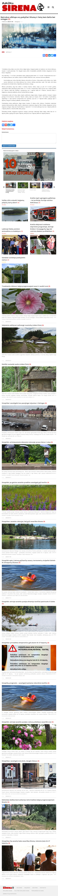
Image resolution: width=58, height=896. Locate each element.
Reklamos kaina (7, 890)
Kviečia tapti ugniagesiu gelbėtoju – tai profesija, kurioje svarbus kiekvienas (42, 200)
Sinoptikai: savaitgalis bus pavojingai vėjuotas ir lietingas (23, 403)
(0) (9, 19)
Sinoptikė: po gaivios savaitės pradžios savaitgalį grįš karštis (24, 482)
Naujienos (27, 887)
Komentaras (5, 132)
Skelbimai (19, 887)
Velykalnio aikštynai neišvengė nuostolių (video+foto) (21, 325)
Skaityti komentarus (9, 145)
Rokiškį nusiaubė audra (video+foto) (15, 364)
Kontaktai (43, 887)
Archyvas (35, 887)
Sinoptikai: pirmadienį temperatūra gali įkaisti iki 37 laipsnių (24, 643)
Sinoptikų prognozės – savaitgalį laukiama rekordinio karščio (24, 683)
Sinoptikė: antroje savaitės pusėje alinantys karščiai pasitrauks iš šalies (28, 602)
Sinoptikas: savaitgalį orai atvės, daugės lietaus (19, 761)
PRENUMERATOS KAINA (37, 890)
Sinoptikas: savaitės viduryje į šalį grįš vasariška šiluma (22, 521)
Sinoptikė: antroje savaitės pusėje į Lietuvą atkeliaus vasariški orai (26, 722)
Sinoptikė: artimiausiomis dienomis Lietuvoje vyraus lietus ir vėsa (26, 442)
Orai (3, 321)
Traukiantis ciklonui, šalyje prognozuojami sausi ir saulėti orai (25, 286)
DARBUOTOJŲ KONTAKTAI (9, 893)
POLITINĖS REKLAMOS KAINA (21, 890)
